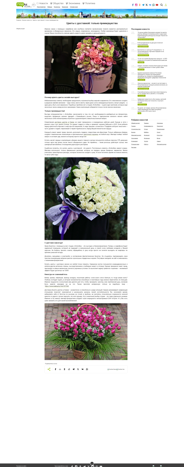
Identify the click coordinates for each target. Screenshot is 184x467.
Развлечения (160, 129)
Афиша (49, 7)
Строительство (135, 129)
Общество (58, 3)
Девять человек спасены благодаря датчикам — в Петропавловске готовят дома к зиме (152, 66)
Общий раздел (135, 123)
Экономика (74, 3)
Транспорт (160, 126)
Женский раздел (136, 135)
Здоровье (160, 123)
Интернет (147, 135)
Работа (146, 144)
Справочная (74, 7)
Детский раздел (161, 144)
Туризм (133, 126)
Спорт (158, 132)
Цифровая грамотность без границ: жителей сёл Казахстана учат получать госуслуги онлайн (152, 100)
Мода (158, 138)
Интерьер (147, 138)
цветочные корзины (90, 134)
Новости (43, 3)
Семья (159, 141)
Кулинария (134, 141)
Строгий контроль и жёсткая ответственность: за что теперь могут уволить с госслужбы (152, 92)
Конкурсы (57, 7)
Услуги (146, 141)
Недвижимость (148, 126)
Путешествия (135, 144)
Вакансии (65, 7)
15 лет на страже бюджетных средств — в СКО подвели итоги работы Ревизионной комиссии (152, 59)
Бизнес (133, 132)
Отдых (146, 129)
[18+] (24, 5)
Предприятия (41, 7)
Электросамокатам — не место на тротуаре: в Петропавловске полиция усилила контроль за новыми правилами (152, 84)
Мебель (146, 132)
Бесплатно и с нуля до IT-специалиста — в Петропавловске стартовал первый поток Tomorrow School (151, 51)
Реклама (133, 147)
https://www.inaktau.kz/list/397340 (57, 286)
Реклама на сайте (21, 466)
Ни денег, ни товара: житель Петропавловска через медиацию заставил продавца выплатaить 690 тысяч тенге (152, 109)
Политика (90, 3)
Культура (159, 135)
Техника (146, 123)
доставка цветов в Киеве (64, 122)
